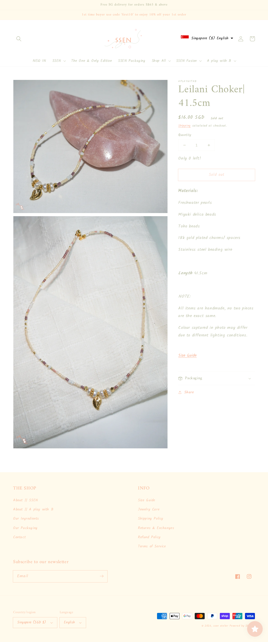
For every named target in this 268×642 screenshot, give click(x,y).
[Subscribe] (101, 576)
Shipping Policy (150, 518)
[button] (19, 39)
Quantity (184, 135)
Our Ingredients (26, 518)
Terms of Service (152, 546)
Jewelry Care (148, 509)
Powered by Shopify (242, 626)
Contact (19, 537)
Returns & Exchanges (156, 528)
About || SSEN (25, 500)
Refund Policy (149, 537)
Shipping (184, 125)
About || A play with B (33, 509)
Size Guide (187, 355)
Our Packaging (25, 528)
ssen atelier (220, 626)
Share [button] (189, 392)
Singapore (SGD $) (31, 622)
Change (220, 53)
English (69, 622)
